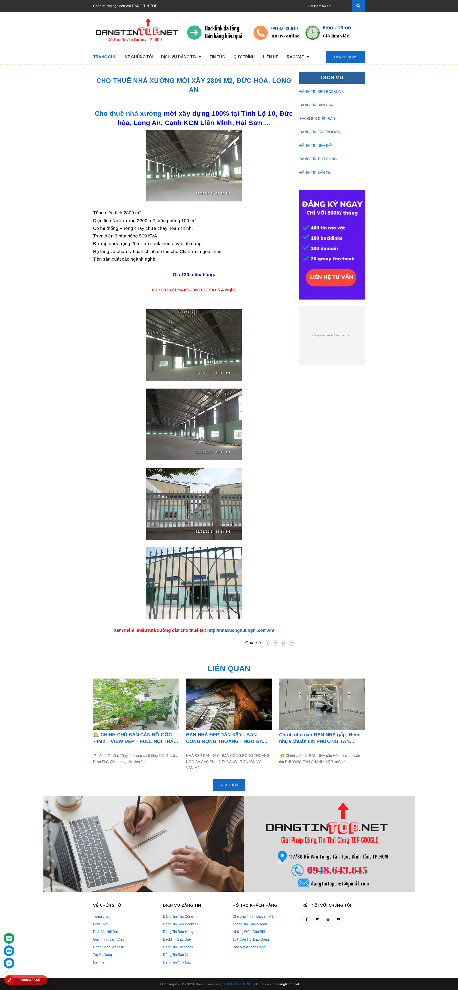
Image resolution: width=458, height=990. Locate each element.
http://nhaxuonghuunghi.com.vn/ (240, 630)
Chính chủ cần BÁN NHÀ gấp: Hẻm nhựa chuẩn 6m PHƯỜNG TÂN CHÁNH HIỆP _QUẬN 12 (319, 738)
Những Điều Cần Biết (249, 932)
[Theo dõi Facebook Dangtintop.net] (306, 919)
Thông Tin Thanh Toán (250, 924)
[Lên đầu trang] (446, 978)
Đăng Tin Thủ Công (178, 916)
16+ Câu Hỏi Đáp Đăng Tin (253, 939)
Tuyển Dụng (102, 955)
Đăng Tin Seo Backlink (180, 924)
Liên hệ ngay (345, 57)
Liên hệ (98, 962)
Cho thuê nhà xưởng (128, 113)
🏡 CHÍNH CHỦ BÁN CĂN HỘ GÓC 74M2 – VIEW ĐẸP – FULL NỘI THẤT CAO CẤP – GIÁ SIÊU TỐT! (134, 738)
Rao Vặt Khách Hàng (249, 947)
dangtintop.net (288, 984)
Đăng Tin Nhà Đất (177, 962)
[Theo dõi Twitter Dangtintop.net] (317, 919)
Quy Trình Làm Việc (108, 939)
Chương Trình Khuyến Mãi (253, 916)
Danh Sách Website (108, 947)
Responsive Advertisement (332, 335)
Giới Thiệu (101, 924)
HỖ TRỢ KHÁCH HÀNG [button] (255, 905)
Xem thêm (229, 785)
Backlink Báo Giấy (177, 939)
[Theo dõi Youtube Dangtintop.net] (339, 919)
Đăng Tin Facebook (178, 947)
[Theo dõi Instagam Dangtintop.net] (328, 919)
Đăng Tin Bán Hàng (178, 932)
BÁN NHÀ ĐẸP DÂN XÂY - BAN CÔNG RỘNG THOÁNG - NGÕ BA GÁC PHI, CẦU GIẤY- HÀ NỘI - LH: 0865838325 (225, 738)
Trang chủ (101, 916)
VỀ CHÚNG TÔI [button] (107, 905)
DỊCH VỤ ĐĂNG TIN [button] (182, 905)
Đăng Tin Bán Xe (176, 955)
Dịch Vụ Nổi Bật (105, 932)
